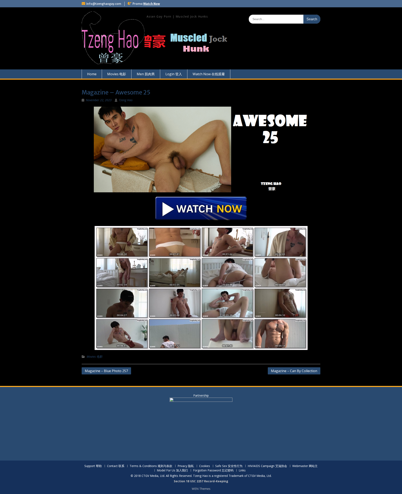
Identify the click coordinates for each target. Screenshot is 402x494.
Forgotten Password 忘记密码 (213, 470)
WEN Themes (201, 489)
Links (242, 470)
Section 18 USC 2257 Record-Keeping (201, 481)
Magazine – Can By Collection (294, 371)
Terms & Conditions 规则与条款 (151, 466)
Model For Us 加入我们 (172, 470)
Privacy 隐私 (186, 466)
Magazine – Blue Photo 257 (106, 371)
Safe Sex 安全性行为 (228, 466)
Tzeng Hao (126, 100)
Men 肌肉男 (146, 74)
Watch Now (151, 4)
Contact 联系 (115, 466)
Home (92, 74)
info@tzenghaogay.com (103, 4)
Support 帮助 (93, 466)
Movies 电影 (116, 74)
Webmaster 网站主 (305, 466)
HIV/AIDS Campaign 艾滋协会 (267, 466)
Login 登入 (173, 74)
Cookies (204, 466)
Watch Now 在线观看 (209, 74)
